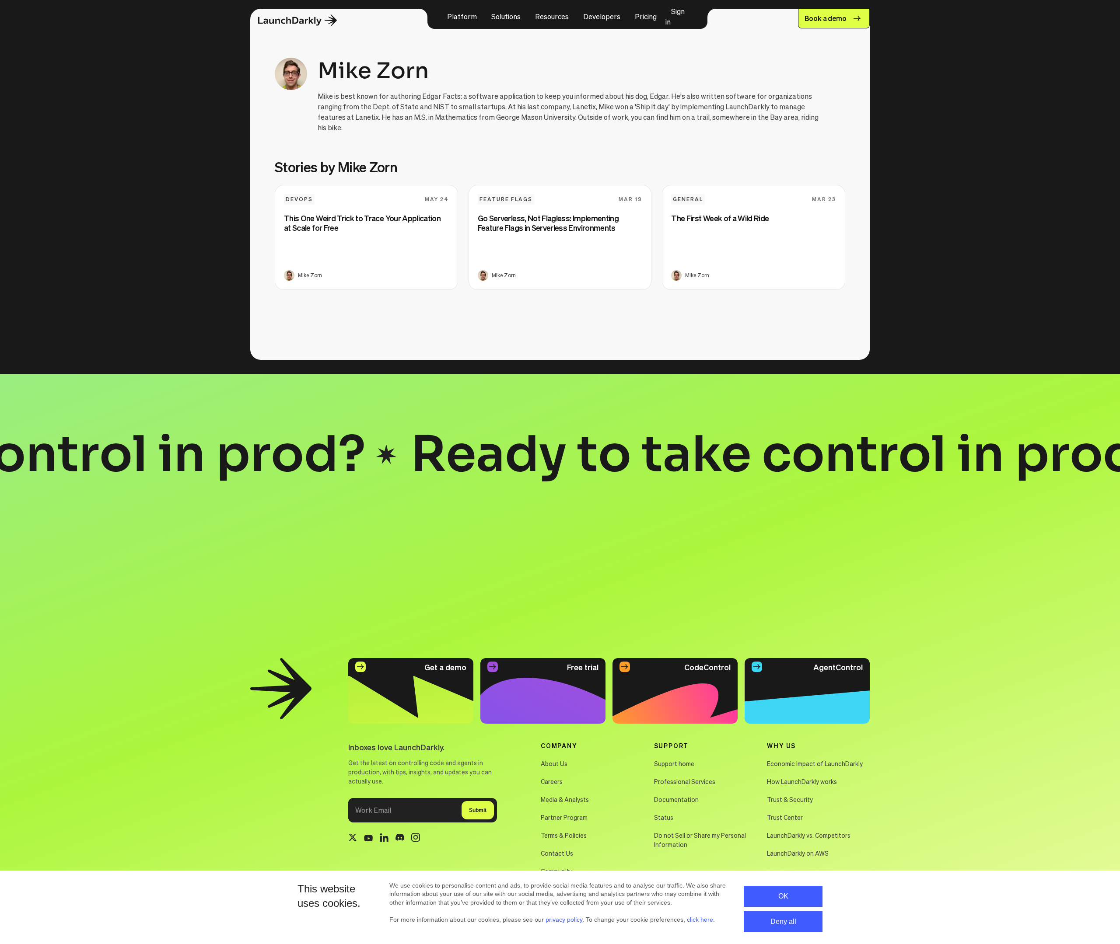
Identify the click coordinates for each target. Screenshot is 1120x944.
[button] (462, 16)
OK (783, 896)
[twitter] (352, 838)
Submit (477, 810)
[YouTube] (368, 838)
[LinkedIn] (384, 838)
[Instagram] (415, 838)
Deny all (783, 921)
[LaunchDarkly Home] (305, 21)
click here (700, 919)
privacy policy (564, 919)
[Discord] (400, 838)
